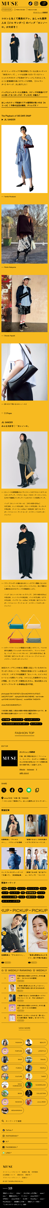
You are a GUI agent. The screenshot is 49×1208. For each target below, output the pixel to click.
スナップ (11, 888)
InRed (18, 1193)
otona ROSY (34, 1196)
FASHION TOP (24, 733)
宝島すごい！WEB (33, 1202)
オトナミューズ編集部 (40, 12)
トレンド (21, 888)
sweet (42, 1193)
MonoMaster (7, 1202)
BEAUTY (34, 962)
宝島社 (24, 1178)
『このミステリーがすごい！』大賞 (14, 1204)
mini (4, 1196)
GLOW (25, 1199)
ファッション (32, 888)
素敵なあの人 (13, 1196)
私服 (4, 888)
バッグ (5, 893)
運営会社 (20, 1175)
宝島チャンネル (8, 1193)
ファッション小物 (9, 897)
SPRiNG (5, 1199)
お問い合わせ (24, 773)
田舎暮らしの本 (19, 1202)
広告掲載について (9, 1175)
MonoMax (34, 1199)
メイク (40, 897)
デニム (43, 888)
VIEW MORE (24, 1028)
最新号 (27, 1175)
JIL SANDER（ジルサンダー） (15, 724)
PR (22, 893)
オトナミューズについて (11, 1172)
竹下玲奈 (6, 720)
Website (22, 769)
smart (42, 1199)
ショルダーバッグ (32, 720)
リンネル (24, 1196)
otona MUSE (15, 1199)
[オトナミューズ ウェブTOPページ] (25, 1167)
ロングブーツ (36, 724)
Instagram (30, 769)
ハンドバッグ (17, 720)
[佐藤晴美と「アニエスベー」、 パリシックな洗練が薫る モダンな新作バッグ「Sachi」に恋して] (14, 933)
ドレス (21, 897)
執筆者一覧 (26, 1172)
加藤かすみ (31, 897)
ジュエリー (14, 893)
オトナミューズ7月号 (11, 901)
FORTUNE (21, 980)
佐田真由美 (31, 893)
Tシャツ (41, 893)
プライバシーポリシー (11, 1178)
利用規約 (35, 1172)
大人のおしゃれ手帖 (30, 1193)
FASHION (7, 10)
